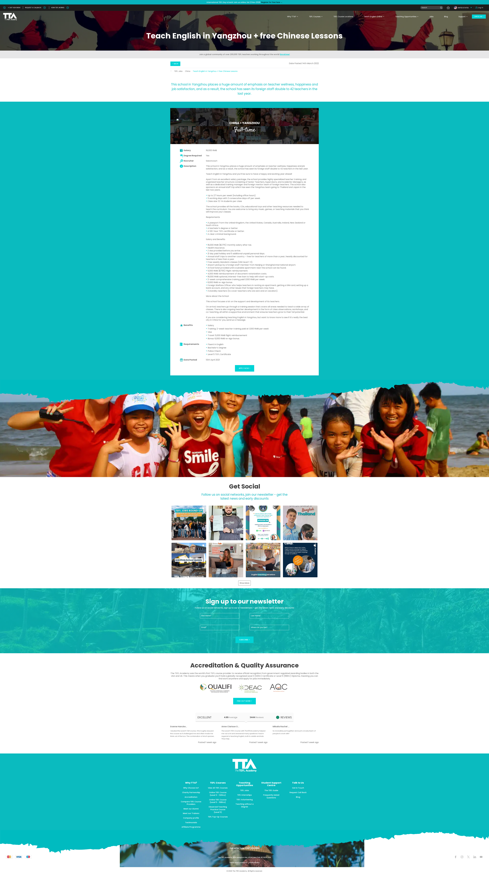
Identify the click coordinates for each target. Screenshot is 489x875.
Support (462, 16)
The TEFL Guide (271, 790)
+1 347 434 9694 (14, 7)
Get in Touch (298, 788)
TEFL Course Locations (343, 16)
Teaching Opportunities (405, 16)
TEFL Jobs (178, 71)
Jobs (431, 16)
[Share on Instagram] (462, 857)
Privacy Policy (254, 862)
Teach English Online (373, 16)
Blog (446, 16)
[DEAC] (250, 688)
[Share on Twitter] (468, 857)
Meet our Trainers (191, 813)
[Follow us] (474, 857)
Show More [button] (244, 583)
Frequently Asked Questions (271, 796)
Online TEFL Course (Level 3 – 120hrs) (217, 793)
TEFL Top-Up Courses (218, 817)
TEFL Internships (244, 795)
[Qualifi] (215, 688)
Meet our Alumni (191, 808)
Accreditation (191, 797)
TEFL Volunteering (244, 799)
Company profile (191, 818)
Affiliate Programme (191, 827)
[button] (189, 523)
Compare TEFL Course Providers (191, 803)
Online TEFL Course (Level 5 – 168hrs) (217, 801)
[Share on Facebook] (455, 857)
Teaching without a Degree (245, 805)
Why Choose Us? (191, 788)
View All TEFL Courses (218, 788)
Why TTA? (291, 16)
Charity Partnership (191, 792)
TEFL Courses (315, 16)
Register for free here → (271, 2)
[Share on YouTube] (481, 857)
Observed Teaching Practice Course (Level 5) (218, 809)
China (187, 71)
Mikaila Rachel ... (281, 726)
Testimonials (191, 822)
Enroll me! (285, 54)
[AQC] (278, 688)
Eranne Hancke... (178, 726)
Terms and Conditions (238, 862)
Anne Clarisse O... (230, 726)
